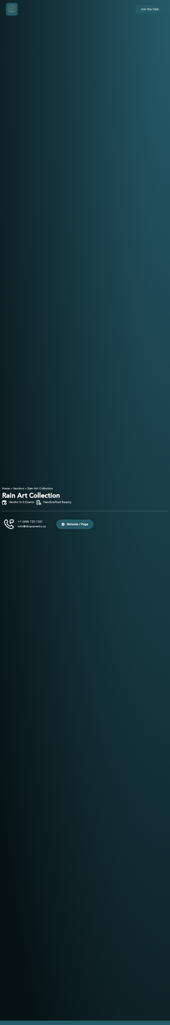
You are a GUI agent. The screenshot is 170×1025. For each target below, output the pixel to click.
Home (6, 488)
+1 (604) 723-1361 (30, 521)
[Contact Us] (9, 524)
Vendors (18, 488)
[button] (12, 9)
